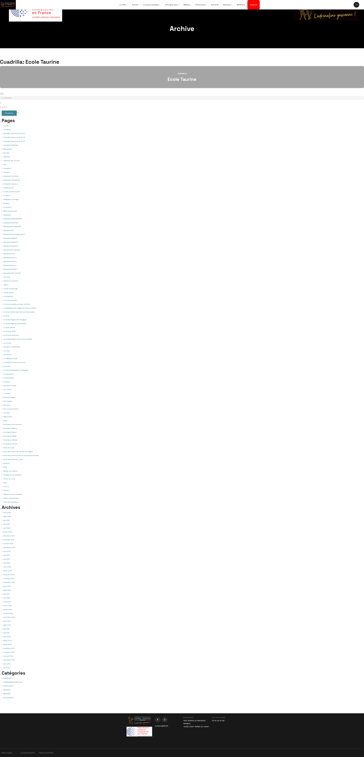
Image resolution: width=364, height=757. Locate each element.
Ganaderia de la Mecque (11, 250)
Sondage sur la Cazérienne (12, 475)
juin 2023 (6, 629)
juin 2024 (6, 594)
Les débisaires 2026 (10, 358)
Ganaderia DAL (8, 230)
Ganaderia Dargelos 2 (10, 242)
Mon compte (7, 401)
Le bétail (6, 316)
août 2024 (7, 586)
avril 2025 (6, 563)
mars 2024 (7, 602)
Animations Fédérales (10, 145)
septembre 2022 (9, 660)
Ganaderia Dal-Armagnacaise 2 (14, 234)
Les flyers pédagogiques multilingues (16, 370)
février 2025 (7, 571)
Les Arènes (7, 343)
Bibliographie (7, 149)
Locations (6, 393)
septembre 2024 (9, 582)
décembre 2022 (8, 648)
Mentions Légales (9, 397)
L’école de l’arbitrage (10, 289)
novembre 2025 (8, 540)
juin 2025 (6, 555)
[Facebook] (157, 719)
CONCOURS (8, 686)
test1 (5, 483)
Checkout (6, 172)
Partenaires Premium (10, 444)
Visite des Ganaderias (10, 502)
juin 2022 (6, 668)
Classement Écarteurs (11, 176)
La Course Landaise (10, 300)
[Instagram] (164, 719)
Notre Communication (11, 409)
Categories (7, 168)
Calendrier (6, 157)
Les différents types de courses (14, 362)
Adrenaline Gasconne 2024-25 (14, 141)
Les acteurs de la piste (11, 335)
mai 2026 (6, 524)
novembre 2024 (9, 578)
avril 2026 (6, 528)
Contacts (6, 196)
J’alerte (5, 285)
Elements (6, 203)
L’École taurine (8, 293)
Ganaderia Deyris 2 (9, 258)
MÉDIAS (6, 694)
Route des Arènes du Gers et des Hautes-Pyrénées (21, 455)
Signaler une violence (10, 471)
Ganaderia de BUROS (10, 246)
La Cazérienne (8, 296)
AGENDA (7, 678)
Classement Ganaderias (11, 180)
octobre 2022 (8, 656)
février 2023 (7, 641)
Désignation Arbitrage (11, 199)
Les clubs (6, 351)
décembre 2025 (9, 536)
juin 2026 (6, 520)
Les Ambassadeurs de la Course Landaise (17, 339)
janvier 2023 (7, 644)
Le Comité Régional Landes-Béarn (15, 324)
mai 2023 (6, 633)
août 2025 (7, 551)
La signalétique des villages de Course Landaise (19, 308)
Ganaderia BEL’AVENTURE (12, 227)
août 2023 (7, 621)
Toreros (6, 487)
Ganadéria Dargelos (10, 238)
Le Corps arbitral (9, 327)
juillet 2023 (7, 625)
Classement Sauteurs (10, 184)
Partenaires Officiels (10, 440)
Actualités (6, 130)
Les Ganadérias (8, 378)
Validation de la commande (12, 494)
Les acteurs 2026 (9, 331)
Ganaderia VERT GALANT (12, 273)
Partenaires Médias (10, 436)
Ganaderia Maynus (9, 265)
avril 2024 (6, 598)
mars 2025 (7, 567)
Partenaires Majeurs (10, 428)
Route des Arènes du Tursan (13, 459)
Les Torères (7, 390)
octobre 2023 (8, 613)
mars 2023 (7, 637)
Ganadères (7, 215)
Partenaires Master (10, 432)
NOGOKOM (49, 753)
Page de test (7, 417)
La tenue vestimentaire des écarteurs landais (19, 312)
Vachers (6, 490)
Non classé (8, 698)
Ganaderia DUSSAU (10, 261)
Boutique (6, 153)
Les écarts (7, 366)
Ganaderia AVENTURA (10, 223)
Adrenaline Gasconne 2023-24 (14, 137)
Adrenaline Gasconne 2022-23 (14, 133)
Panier (5, 421)
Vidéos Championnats (11, 498)
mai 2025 (6, 559)
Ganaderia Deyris (9, 254)
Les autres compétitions (11, 347)
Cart (4, 164)
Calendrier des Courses (11, 161)
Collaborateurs (8, 188)
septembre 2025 (9, 547)
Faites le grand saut (10, 211)
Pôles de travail (8, 448)
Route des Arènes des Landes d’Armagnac (18, 452)
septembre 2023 (9, 617)
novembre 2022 (8, 652)
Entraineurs (7, 207)
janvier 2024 (7, 610)
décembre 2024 (9, 575)
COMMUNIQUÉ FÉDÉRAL (12, 682)
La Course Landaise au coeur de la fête (16, 304)
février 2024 (7, 606)
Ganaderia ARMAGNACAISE (12, 219)
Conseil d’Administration (11, 192)
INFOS (6, 690)
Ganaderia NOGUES (10, 269)
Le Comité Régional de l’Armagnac (15, 320)
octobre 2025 (8, 544)
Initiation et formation (10, 281)
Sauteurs (6, 463)
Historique (6, 277)
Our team (6, 413)
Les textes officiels (9, 386)
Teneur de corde (9, 479)
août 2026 (7, 513)
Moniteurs (6, 405)
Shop (5, 467)
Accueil (5, 126)
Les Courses (7, 355)
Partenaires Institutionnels (12, 424)
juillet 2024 (7, 590)
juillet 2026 (7, 516)
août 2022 (7, 664)
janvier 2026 (7, 532)
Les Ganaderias (8, 374)
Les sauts (6, 382)
